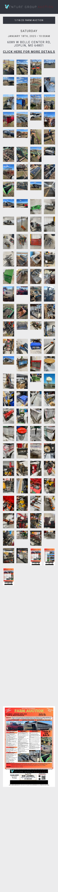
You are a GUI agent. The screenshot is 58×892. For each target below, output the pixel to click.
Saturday (29, 31)
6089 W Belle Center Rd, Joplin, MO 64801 (29, 43)
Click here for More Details (29, 52)
